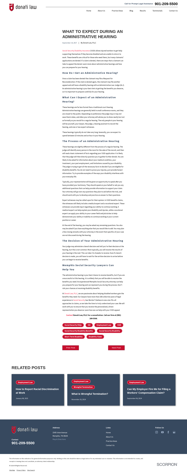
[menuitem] (12, 470)
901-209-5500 (166, 4)
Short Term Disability (74, 337)
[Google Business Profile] (174, 432)
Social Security (79, 300)
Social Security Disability (109, 331)
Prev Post (70, 348)
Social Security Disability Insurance (76, 50)
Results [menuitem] (143, 11)
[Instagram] (156, 432)
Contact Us (110, 445)
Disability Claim (95, 337)
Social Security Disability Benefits (79, 331)
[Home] (23, 7)
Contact (69, 315)
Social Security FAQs (73, 325)
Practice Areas (111, 441)
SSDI (119, 325)
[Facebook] (168, 432)
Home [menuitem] (88, 11)
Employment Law (104, 325)
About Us (109, 437)
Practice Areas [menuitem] (117, 11)
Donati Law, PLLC (70, 293)
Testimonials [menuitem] (157, 11)
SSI (89, 325)
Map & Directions (59, 439)
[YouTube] (162, 432)
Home (108, 432)
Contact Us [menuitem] (173, 11)
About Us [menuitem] (101, 11)
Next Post (116, 348)
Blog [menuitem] (131, 11)
